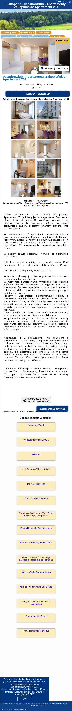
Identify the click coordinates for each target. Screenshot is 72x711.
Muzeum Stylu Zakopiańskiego (36, 572)
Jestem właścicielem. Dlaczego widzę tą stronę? (36, 400)
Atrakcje (41, 37)
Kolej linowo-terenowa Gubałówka (36, 587)
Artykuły (57, 37)
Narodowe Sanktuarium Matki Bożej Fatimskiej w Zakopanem (36, 514)
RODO (31, 694)
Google (7, 682)
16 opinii (36, 205)
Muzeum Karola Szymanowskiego (36, 543)
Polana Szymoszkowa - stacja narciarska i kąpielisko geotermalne (36, 558)
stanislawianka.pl (63, 1)
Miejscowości (43, 33)
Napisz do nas (36, 705)
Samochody (25, 37)
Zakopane (62, 40)
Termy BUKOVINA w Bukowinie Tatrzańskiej (36, 602)
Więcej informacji (38, 93)
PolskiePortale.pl (19, 710)
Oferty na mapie (27, 33)
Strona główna (10, 33)
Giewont (36, 454)
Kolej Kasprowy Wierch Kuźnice (36, 469)
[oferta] (42, 68)
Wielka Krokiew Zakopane (36, 498)
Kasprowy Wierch (36, 425)
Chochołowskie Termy (36, 616)
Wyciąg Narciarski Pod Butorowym (36, 528)
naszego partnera (35, 377)
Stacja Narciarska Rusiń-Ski (36, 631)
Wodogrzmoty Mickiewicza (36, 440)
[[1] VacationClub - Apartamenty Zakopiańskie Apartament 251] (36, 56)
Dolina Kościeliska (36, 484)
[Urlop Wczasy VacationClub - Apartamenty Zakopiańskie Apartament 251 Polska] (23, 118)
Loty (8, 37)
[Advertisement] (36, 674)
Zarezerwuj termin (52, 408)
